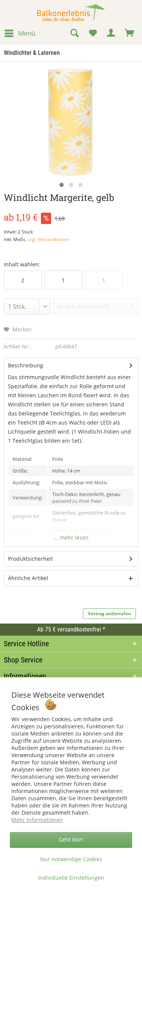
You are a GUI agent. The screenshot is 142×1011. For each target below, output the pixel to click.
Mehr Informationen (37, 819)
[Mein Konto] (111, 33)
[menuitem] (19, 33)
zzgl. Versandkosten (48, 239)
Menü (26, 33)
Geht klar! (71, 839)
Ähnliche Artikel (28, 578)
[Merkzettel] (92, 33)
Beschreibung (25, 365)
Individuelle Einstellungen (71, 877)
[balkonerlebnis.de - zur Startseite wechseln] (71, 13)
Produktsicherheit (30, 558)
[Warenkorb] (129, 33)
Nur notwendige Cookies (71, 859)
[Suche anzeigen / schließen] (74, 33)
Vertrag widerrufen (109, 613)
